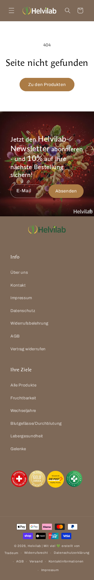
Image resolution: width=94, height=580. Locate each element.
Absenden (66, 191)
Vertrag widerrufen (28, 349)
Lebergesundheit (26, 436)
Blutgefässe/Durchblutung (36, 423)
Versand (36, 561)
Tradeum (11, 553)
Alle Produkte (23, 385)
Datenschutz (22, 310)
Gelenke (18, 449)
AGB (15, 336)
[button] (11, 10)
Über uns (19, 272)
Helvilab (34, 546)
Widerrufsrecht (36, 553)
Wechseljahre (23, 410)
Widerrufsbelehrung (29, 323)
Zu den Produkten (47, 84)
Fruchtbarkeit (23, 398)
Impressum (21, 298)
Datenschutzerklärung (72, 553)
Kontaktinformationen (66, 561)
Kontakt (18, 285)
